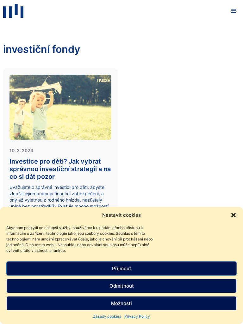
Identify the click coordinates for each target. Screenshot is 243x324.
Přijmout (121, 268)
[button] (233, 215)
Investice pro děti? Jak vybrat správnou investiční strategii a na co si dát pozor (60, 169)
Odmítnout (121, 286)
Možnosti (121, 303)
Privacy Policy (137, 316)
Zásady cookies (107, 316)
